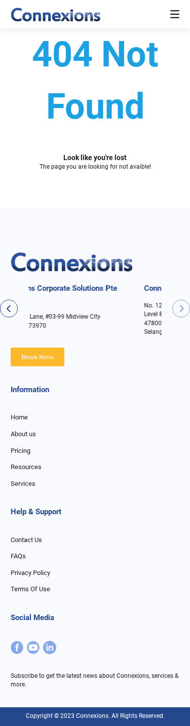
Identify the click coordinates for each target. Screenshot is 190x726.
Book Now (37, 357)
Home (19, 417)
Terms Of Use (30, 589)
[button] (181, 308)
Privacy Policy (30, 573)
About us (23, 434)
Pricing (20, 450)
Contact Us (26, 540)
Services (23, 483)
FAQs (18, 556)
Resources (26, 467)
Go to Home (95, 199)
